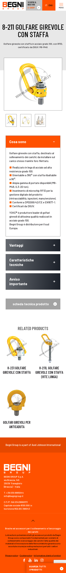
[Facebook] (24, 560)
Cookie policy (26, 555)
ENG (51, 5)
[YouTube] (30, 560)
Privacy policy (11, 555)
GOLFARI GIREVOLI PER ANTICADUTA (16, 424)
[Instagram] (42, 560)
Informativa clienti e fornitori (47, 555)
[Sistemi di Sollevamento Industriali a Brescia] (13, 5)
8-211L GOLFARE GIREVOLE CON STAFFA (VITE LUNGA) (49, 372)
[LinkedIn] (36, 560)
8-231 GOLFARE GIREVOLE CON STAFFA (17, 370)
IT (46, 5)
